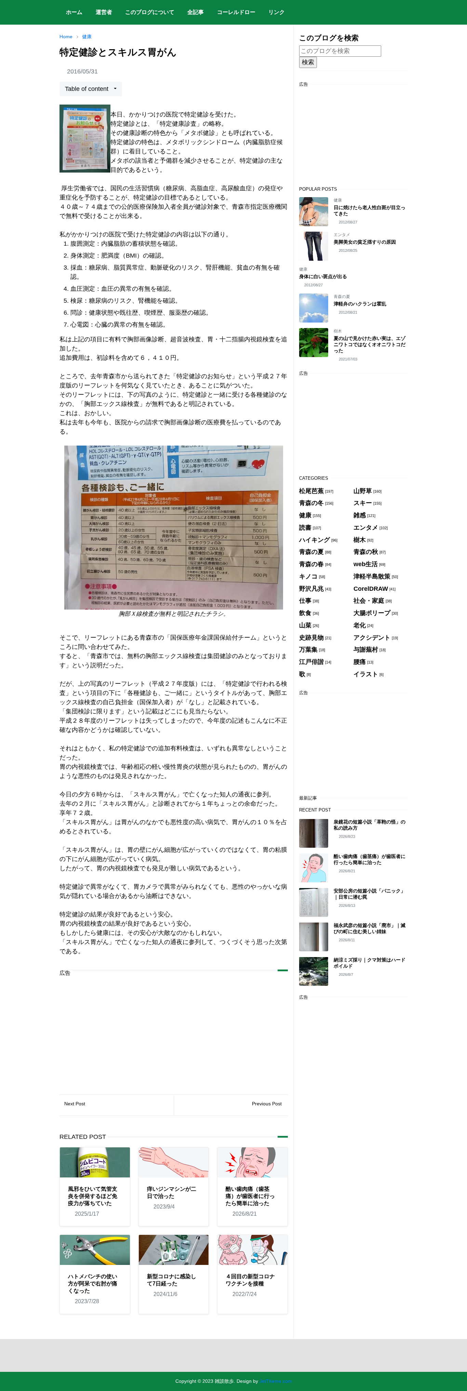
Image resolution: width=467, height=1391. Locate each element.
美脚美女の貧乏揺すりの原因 (365, 242)
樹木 (338, 331)
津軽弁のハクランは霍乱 (360, 303)
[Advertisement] (173, 1030)
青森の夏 (342, 296)
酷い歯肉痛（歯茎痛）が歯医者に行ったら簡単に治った (250, 1196)
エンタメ (342, 234)
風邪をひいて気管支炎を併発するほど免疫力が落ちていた (92, 1196)
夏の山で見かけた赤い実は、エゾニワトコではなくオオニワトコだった (369, 344)
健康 (338, 200)
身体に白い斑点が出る (323, 276)
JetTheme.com (275, 1381)
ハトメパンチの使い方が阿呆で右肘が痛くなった (92, 1283)
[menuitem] (74, 12)
